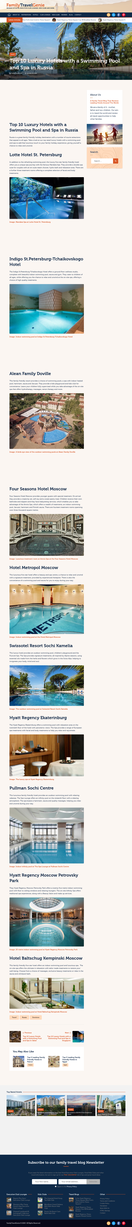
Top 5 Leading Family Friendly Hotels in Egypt (71, 1059)
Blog (71, 15)
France (30, 1065)
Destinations (26, 15)
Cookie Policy (104, 1203)
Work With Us (104, 1208)
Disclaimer (103, 1206)
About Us (16, 15)
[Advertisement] (27, 103)
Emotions (35, 1017)
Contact (78, 15)
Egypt (65, 1065)
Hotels (35, 15)
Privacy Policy (72, 1186)
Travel (14, 1017)
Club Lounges (45, 15)
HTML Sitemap (105, 1211)
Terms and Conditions (107, 1201)
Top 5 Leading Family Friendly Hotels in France (36, 1059)
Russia (12, 54)
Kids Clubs (56, 15)
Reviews (64, 15)
